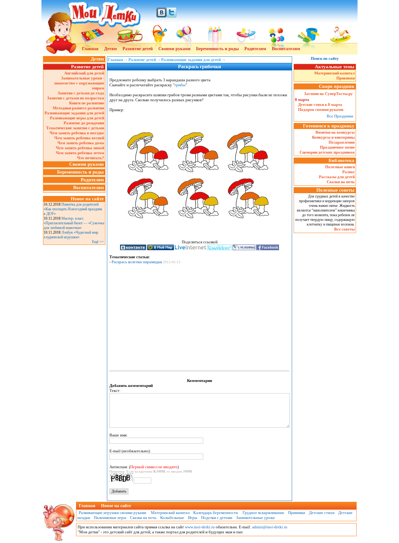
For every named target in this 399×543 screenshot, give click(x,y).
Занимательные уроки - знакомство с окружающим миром (79, 83)
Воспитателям (286, 48)
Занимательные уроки (255, 517)
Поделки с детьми (216, 517)
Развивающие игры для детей (77, 118)
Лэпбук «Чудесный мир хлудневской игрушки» (71, 234)
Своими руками (174, 48)
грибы (180, 85)
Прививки (345, 78)
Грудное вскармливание (263, 512)
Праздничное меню (337, 147)
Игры (192, 517)
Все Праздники (340, 116)
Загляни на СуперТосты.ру (328, 93)
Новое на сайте (116, 505)
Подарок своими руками (320, 109)
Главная (90, 48)
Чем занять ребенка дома (80, 143)
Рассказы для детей (337, 176)
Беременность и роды (217, 48)
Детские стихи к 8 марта (320, 104)
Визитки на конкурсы (335, 132)
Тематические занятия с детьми (75, 128)
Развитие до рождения (84, 123)
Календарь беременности (215, 512)
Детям (110, 48)
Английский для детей (84, 73)
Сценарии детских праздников (327, 152)
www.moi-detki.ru (200, 527)
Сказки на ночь (341, 181)
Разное (348, 171)
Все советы (344, 229)
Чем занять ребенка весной (79, 138)
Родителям (255, 48)
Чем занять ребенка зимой (80, 147)
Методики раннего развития (78, 108)
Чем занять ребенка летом (80, 152)
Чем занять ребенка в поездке (77, 133)
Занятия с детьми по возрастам (75, 98)
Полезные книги (340, 166)
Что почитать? (90, 157)
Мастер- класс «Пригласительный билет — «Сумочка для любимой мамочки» (74, 223)
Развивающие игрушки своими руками (111, 512)
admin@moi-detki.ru (269, 527)
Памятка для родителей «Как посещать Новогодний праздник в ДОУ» (73, 209)
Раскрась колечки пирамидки (137, 262)
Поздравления (342, 142)
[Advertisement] (74, 339)
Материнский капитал (334, 73)
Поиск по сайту (325, 58)
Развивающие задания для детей (74, 113)
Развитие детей (138, 48)
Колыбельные (172, 517)
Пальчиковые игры (110, 517)
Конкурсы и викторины (333, 137)
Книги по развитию (86, 103)
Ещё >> (98, 242)
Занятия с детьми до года (81, 93)
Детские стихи (321, 512)
